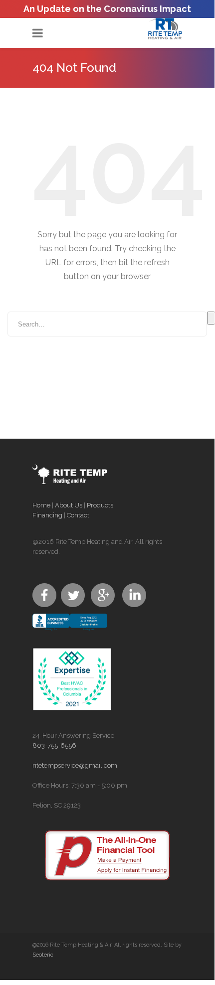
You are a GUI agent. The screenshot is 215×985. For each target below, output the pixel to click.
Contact (78, 515)
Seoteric (42, 955)
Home (41, 505)
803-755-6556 (54, 745)
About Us (68, 505)
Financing (47, 515)
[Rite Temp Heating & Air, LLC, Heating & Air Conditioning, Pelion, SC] (69, 631)
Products (100, 505)
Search (211, 318)
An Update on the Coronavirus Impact (107, 8)
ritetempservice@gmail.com (74, 765)
